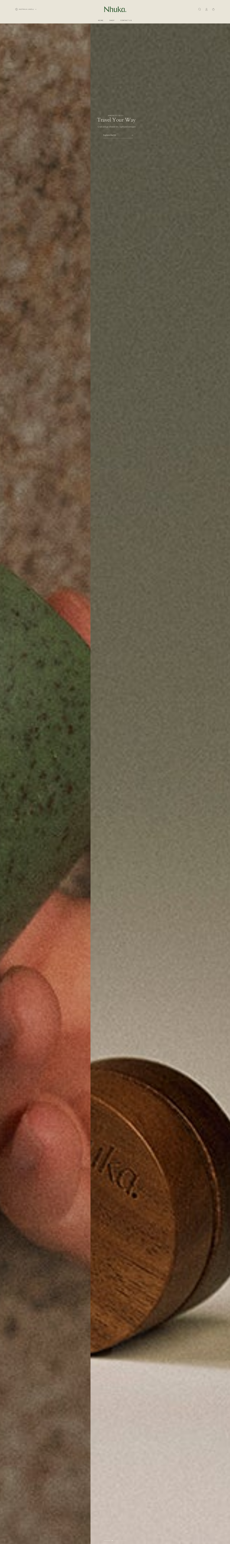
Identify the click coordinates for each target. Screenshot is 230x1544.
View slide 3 (123, 1538)
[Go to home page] (115, 9)
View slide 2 (115, 1538)
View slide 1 (107, 1538)
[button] (199, 9)
